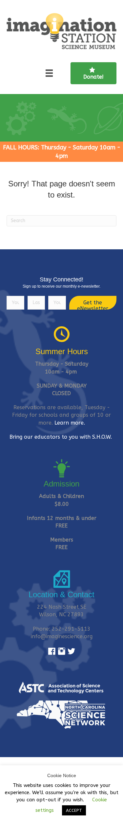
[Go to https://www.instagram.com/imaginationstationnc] (62, 651)
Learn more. (69, 423)
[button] (92, 303)
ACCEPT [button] (74, 810)
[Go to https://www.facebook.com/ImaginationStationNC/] (52, 651)
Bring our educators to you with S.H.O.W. (61, 437)
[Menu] (49, 73)
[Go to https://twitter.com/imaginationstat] (71, 651)
